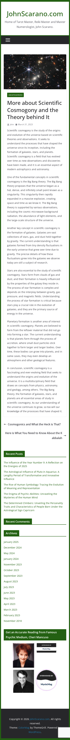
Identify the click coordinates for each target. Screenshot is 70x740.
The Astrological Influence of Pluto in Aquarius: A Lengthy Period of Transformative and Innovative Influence (31, 475)
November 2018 (13, 621)
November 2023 (13, 564)
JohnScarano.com (35, 13)
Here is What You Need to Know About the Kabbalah (33, 435)
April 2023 (9, 604)
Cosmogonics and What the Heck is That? (34, 424)
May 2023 (9, 598)
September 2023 (13, 575)
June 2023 (9, 592)
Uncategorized (15, 95)
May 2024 (9, 553)
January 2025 (11, 541)
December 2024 (13, 547)
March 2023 (10, 609)
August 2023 (11, 581)
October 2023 (11, 570)
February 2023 (12, 615)
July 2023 (9, 587)
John (12, 124)
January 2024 (11, 558)
